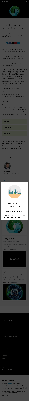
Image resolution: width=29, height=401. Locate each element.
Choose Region (9, 215)
